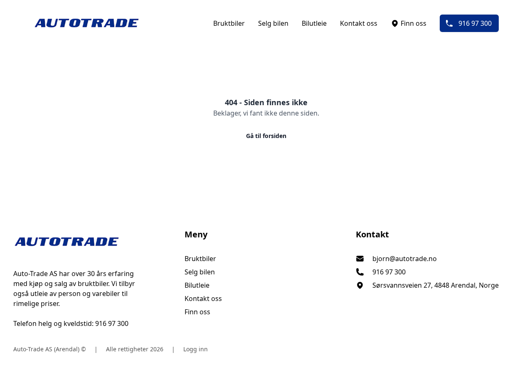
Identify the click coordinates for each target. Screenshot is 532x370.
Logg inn (195, 349)
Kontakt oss (358, 23)
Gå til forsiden (266, 136)
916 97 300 (475, 23)
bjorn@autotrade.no (404, 258)
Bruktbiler (229, 23)
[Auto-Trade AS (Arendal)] (94, 242)
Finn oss (413, 23)
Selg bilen (273, 23)
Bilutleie (314, 23)
